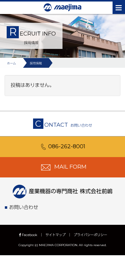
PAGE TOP (116, 264)
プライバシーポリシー (90, 235)
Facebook (29, 235)
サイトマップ (56, 235)
